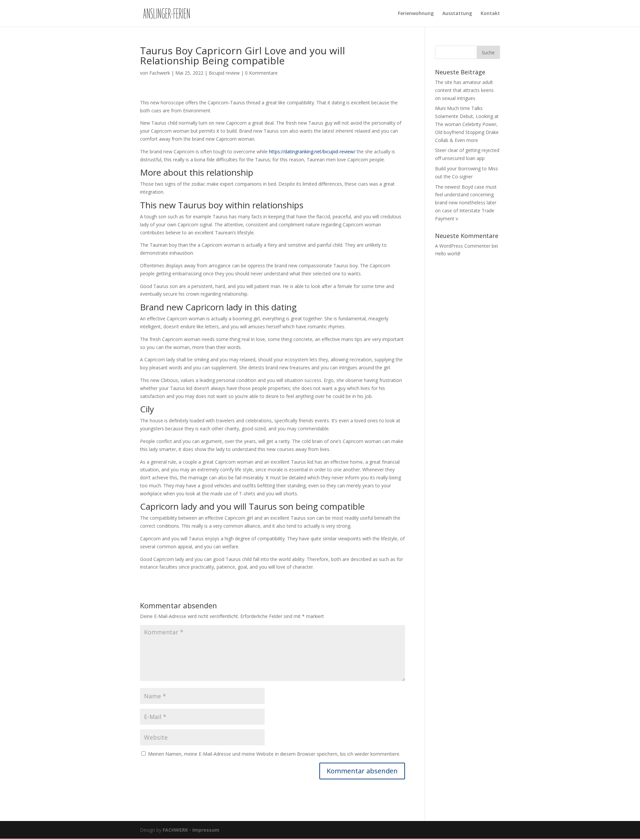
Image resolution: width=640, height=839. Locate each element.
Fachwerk (159, 73)
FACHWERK (175, 830)
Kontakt (490, 13)
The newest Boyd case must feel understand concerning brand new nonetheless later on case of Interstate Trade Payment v (466, 203)
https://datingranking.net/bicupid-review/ (312, 151)
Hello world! (447, 253)
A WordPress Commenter (462, 246)
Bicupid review (224, 73)
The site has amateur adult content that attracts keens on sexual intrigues (464, 90)
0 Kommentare (261, 73)
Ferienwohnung (416, 13)
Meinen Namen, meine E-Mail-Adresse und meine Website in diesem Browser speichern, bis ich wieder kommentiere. (274, 754)
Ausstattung (457, 13)
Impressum (205, 830)
